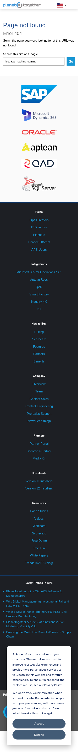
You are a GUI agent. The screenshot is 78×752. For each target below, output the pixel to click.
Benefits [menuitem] (39, 361)
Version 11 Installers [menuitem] (39, 481)
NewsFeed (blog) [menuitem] (39, 421)
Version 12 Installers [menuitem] (39, 488)
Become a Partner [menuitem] (39, 451)
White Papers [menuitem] (39, 555)
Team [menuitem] (39, 391)
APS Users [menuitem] (39, 249)
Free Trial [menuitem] (39, 548)
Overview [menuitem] (39, 384)
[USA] (60, 5)
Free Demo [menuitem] (39, 540)
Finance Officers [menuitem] (39, 242)
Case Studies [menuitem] (39, 511)
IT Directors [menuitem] (39, 227)
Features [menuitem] (39, 346)
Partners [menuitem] (39, 354)
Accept (39, 723)
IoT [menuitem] (39, 309)
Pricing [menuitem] (39, 332)
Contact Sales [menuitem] (39, 399)
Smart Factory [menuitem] (39, 294)
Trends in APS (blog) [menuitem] (39, 563)
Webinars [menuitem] (39, 526)
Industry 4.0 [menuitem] (39, 301)
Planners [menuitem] (39, 235)
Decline (39, 734)
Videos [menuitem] (39, 518)
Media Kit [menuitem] (39, 458)
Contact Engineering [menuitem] (39, 406)
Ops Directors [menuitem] (39, 220)
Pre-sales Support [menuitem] (39, 413)
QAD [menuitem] (39, 287)
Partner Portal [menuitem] (39, 443)
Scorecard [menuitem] (39, 339)
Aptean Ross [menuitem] (39, 279)
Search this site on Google (20, 54)
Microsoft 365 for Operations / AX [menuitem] (39, 272)
